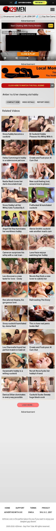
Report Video (43, 102)
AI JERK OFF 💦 (30, 16)
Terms (33, 508)
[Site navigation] (52, 9)
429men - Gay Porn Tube (24, 526)
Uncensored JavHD (11, 16)
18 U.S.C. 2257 (45, 512)
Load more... (28, 405)
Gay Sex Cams (47, 16)
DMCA (31, 512)
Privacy (46, 508)
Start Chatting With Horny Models (26, 25)
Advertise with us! (13, 512)
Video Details (28, 102)
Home (7, 508)
